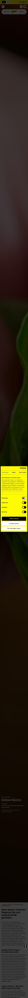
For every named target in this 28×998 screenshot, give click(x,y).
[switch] (24, 502)
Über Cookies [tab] (22, 472)
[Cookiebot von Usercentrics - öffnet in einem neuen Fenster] (20, 468)
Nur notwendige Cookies (14, 528)
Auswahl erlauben (14, 523)
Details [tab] (14, 472)
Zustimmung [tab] (5, 472)
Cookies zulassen (14, 518)
